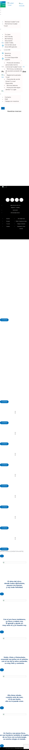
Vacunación (9, 40)
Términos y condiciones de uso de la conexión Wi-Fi (14, 71)
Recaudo (8, 55)
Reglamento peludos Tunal (13, 76)
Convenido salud (10, 45)
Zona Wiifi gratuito (11, 47)
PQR (6, 99)
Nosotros (5, 50)
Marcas (4, 5)
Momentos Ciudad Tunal (10, 25)
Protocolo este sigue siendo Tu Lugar (13, 88)
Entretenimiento (7, 10)
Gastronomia (6, 8)
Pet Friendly (9, 36)
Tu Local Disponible (11, 57)
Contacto (5, 94)
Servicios (5, 12)
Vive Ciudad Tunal (3, 16)
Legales (7, 59)
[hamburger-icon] (4, 2)
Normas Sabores (12, 85)
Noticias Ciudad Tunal (12, 22)
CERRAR (4, 320)
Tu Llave (7, 34)
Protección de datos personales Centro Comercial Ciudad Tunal (13, 65)
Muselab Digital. (19, 748)
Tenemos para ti (5, 30)
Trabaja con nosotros (12, 101)
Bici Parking (9, 38)
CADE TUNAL (9, 43)
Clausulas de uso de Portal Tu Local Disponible (13, 81)
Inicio (4, 3)
